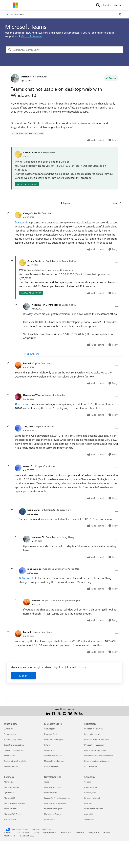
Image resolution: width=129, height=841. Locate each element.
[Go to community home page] (15, 5)
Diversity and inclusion (93, 808)
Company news (90, 792)
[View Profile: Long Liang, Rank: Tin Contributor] (22, 511)
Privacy (36, 832)
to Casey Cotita (46, 152)
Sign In (117, 5)
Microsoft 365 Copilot (13, 814)
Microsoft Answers (31, 36)
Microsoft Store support (53, 739)
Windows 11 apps (11, 766)
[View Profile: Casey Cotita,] (18, 154)
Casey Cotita (30, 152)
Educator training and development (98, 755)
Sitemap (7, 832)
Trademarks (79, 832)
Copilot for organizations (14, 745)
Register (107, 5)
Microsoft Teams (17, 14)
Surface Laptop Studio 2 (13, 739)
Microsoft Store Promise (54, 761)
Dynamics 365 (9, 792)
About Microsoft (90, 787)
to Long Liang (66, 537)
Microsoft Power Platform (14, 803)
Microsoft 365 (9, 798)
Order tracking (50, 750)
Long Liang (33, 509)
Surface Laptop (10, 734)
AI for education (90, 766)
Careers (87, 782)
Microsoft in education (93, 728)
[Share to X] (59, 713)
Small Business (10, 819)
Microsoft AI (9, 782)
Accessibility (89, 814)
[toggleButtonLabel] (120, 14)
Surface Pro (8, 728)
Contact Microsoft (22, 832)
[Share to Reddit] (64, 713)
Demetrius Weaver (33, 394)
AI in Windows (10, 755)
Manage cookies (49, 832)
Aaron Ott (28, 466)
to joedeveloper (71, 600)
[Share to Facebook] (53, 713)
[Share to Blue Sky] (70, 713)
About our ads (9, 835)
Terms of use (65, 832)
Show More (33, 353)
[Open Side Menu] (8, 5)
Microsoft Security (11, 787)
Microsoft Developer (52, 787)
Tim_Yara (28, 426)
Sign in (23, 675)
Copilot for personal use (14, 750)
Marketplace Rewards (53, 814)
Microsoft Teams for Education (96, 739)
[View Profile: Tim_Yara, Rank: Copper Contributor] (18, 428)
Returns (47, 745)
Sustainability (89, 819)
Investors (88, 803)
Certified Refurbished (52, 755)
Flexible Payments (51, 766)
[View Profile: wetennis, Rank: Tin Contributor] (15, 78)
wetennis (26, 76)
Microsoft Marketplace (53, 808)
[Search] (98, 5)
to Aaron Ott (64, 509)
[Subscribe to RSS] (75, 713)
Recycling (106, 832)
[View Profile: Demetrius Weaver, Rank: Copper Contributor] (18, 396)
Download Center (51, 734)
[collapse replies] (8, 213)
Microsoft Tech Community (55, 803)
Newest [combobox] (117, 203)
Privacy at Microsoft (92, 798)
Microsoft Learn (50, 792)
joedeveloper (34, 568)
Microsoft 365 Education (94, 745)
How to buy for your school (95, 750)
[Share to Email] (81, 713)
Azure (46, 782)
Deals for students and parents (97, 761)
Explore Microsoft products (15, 761)
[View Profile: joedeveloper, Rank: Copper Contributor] (22, 570)
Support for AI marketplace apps (57, 798)
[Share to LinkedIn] (48, 713)
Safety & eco (93, 832)
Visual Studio (49, 819)
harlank (27, 363)
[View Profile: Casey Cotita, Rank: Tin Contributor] (18, 215)
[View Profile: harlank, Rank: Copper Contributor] (18, 365)
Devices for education (93, 734)
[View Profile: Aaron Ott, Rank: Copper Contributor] (18, 468)
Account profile (50, 728)
